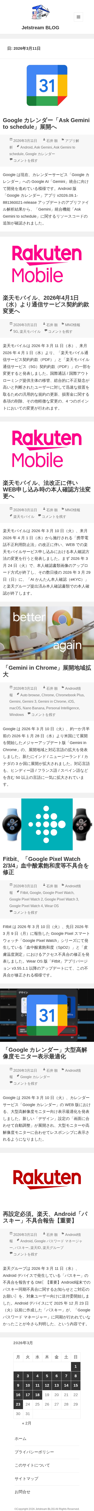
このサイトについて (32, 1465)
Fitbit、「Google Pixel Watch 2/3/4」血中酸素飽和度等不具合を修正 (46, 865)
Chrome (48, 695)
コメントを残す (25, 160)
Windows (16, 715)
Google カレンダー (40, 154)
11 (37, 1385)
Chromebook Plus (70, 695)
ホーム (20, 1438)
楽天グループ (53, 1248)
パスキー (22, 1248)
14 (66, 1385)
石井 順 (52, 141)
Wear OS (52, 906)
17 (28, 1395)
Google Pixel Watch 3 (61, 899)
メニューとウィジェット (78, 17)
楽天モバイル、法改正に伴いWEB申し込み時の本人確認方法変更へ (47, 489)
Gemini (15, 701)
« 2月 (26, 1423)
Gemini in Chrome (52, 701)
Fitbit (24, 893)
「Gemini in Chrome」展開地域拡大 (47, 671)
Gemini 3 (29, 701)
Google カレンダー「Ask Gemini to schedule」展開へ (46, 123)
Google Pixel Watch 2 (26, 899)
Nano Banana (33, 708)
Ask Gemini (43, 147)
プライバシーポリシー (34, 1452)
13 (56, 1385)
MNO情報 (72, 325)
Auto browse (30, 695)
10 (28, 1385)
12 (47, 1385)
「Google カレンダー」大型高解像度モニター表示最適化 (45, 1053)
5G (15, 331)
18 (37, 1395)
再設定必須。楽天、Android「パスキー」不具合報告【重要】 (45, 1217)
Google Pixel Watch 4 (26, 906)
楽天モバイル (30, 331)
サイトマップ (26, 1478)
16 (18, 1395)
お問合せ (22, 1492)
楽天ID (35, 1248)
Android (26, 147)
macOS (15, 708)
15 (75, 1385)
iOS (71, 701)
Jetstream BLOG (40, 27)
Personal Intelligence (62, 708)
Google (35, 893)
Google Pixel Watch (58, 893)
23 (18, 1404)
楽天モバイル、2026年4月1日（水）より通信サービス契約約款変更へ (46, 304)
